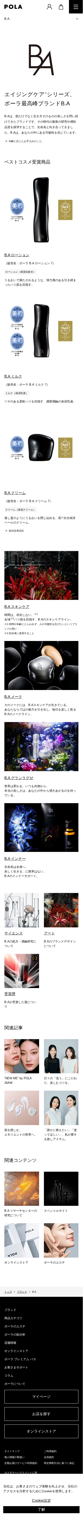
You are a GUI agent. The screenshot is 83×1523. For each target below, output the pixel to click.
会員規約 (49, 1457)
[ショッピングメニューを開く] (61, 6)
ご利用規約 (50, 1451)
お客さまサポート (16, 1367)
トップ (8, 1291)
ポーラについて (14, 1383)
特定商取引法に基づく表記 (59, 1463)
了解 (41, 1509)
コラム (8, 1375)
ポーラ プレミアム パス (20, 1359)
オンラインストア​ (41, 1431)
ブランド (22, 1291)
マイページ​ (41, 1396)
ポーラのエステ (14, 1326)
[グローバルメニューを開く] (76, 6)
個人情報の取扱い (14, 1457)
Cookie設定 (41, 1500)
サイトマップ (12, 1451)
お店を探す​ (41, 1414)
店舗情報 (10, 1342)
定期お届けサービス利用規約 (20, 1463)
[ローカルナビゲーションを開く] (77, 19)
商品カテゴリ (13, 1318)
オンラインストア (16, 1351)
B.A (6, 19)
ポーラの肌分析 (14, 1334)
